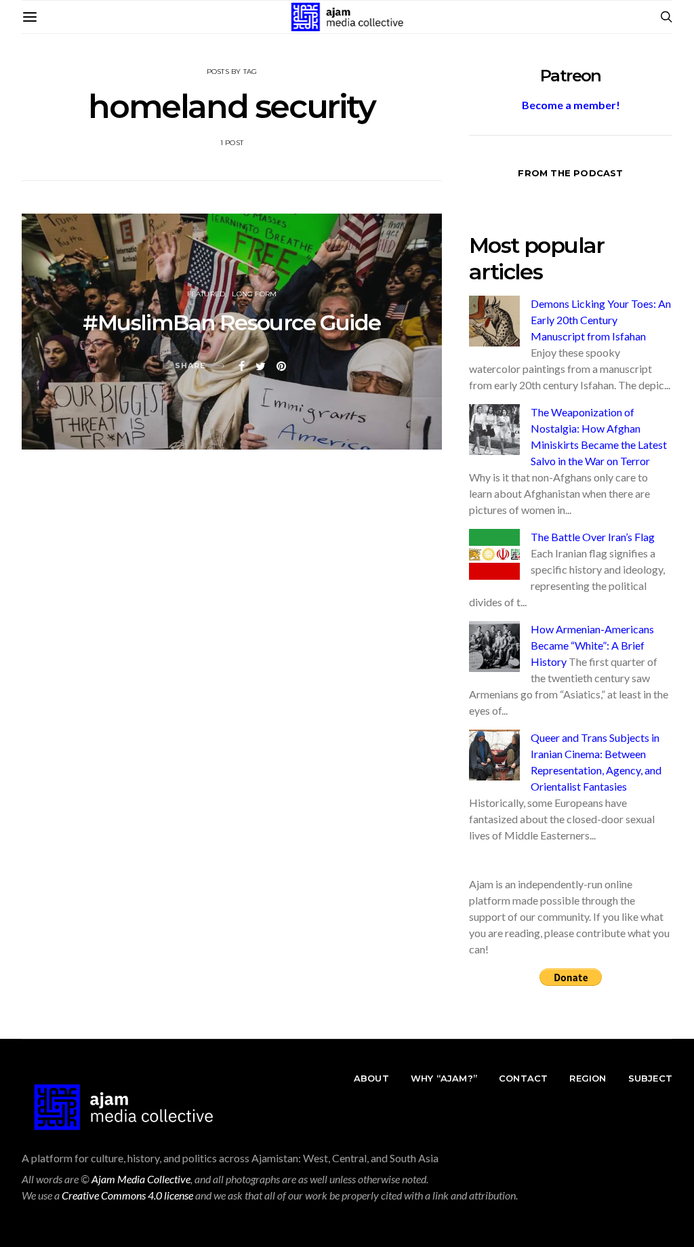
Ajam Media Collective (140, 1178)
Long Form (254, 294)
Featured (206, 294)
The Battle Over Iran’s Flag (593, 536)
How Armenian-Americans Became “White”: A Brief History (592, 645)
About (371, 1078)
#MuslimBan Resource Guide (231, 322)
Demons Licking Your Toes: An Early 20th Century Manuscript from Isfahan (601, 319)
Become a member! (571, 104)
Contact (523, 1078)
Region (587, 1078)
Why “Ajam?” (444, 1078)
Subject (650, 1078)
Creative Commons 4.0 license (127, 1195)
